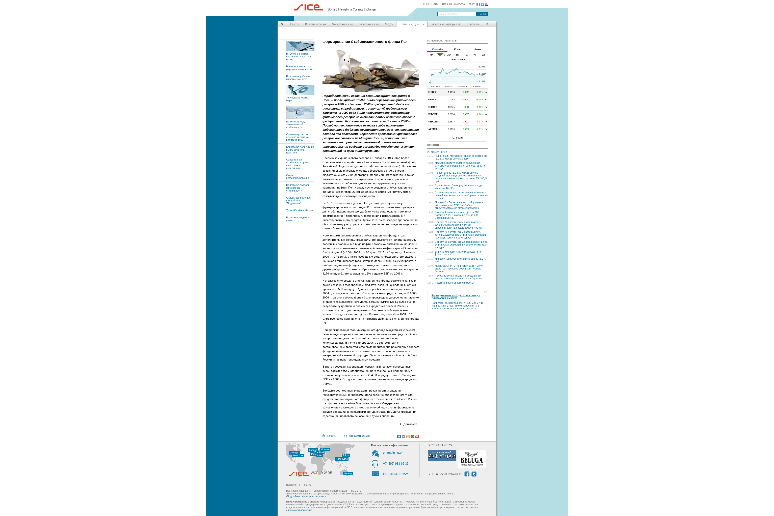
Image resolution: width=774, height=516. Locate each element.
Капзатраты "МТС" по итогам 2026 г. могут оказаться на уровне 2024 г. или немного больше (459, 268)
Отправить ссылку (359, 435)
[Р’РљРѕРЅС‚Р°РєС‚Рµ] (399, 436)
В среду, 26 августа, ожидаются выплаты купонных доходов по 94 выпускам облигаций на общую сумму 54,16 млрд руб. (461, 235)
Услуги (389, 24)
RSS (488, 24)
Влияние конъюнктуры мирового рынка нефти (299, 68)
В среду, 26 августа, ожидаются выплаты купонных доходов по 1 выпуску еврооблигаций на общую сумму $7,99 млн (459, 225)
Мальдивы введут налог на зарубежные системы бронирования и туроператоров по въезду (460, 166)
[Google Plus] (417, 436)
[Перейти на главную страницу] (282, 24)
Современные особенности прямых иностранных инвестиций (298, 164)
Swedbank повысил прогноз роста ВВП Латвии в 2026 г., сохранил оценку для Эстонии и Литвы (457, 215)
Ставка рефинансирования (297, 176)
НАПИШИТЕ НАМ (395, 474)
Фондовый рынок (342, 24)
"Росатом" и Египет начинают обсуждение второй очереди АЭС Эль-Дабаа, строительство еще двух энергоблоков (459, 205)
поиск (307, 484)
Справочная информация (446, 24)
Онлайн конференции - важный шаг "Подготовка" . (299, 200)
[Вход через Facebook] (477, 4)
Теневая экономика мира (297, 99)
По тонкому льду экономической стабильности (295, 124)
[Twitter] (403, 436)
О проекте (473, 24)
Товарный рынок (369, 24)
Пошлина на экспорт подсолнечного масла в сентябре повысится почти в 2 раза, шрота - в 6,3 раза (461, 195)
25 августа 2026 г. (437, 152)
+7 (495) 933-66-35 (395, 463)
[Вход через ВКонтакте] (486, 4)
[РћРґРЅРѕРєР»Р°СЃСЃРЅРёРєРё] (408, 436)
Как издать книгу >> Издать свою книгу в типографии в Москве (456, 296)
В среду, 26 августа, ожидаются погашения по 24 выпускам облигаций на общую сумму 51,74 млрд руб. (461, 244)
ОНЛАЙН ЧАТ (393, 453)
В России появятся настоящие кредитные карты (299, 56)
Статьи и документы (411, 24)
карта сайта (293, 484)
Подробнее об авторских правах (305, 496)
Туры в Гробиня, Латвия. (300, 210)
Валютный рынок (315, 24)
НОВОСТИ (433, 145)
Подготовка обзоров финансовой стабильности (297, 188)
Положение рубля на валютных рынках (298, 78)
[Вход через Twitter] (482, 4)
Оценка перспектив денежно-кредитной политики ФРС (297, 137)
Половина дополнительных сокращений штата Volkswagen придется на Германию (459, 277)
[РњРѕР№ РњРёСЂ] (412, 436)
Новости (294, 24)
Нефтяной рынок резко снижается (454, 282)
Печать (331, 435)
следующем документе (299, 510)
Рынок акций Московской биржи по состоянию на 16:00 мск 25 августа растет (461, 157)
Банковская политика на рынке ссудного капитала (300, 150)
